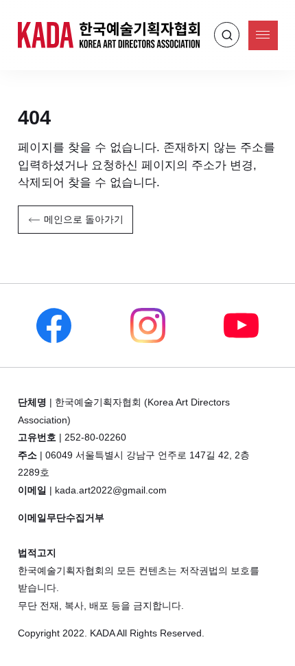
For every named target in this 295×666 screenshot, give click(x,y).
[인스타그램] (147, 325)
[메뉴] (263, 35)
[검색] (226, 34)
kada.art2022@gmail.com (111, 490)
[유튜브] (241, 325)
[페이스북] (53, 325)
